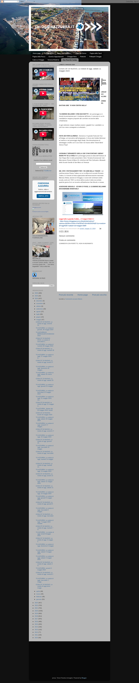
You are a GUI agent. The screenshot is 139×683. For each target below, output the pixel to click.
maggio (39, 319)
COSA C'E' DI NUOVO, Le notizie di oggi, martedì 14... (44, 465)
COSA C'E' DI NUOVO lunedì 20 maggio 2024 (44, 413)
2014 (36, 627)
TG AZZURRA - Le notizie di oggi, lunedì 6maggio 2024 (45, 533)
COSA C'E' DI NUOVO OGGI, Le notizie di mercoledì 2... (43, 340)
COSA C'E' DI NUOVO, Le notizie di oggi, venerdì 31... (44, 323)
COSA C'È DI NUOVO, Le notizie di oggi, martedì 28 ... (45, 350)
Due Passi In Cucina (70, 60)
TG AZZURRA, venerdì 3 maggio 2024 (44, 569)
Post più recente (66, 295)
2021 (36, 608)
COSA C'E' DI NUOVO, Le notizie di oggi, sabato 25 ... (44, 380)
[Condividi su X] (64, 231)
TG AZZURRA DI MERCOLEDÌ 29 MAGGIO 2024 (45, 334)
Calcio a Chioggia (38, 60)
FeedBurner (47, 170)
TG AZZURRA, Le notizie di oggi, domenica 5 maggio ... (45, 546)
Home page (36, 53)
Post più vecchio (99, 295)
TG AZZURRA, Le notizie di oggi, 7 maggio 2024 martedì (44, 522)
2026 (36, 293)
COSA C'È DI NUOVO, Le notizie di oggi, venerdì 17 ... (45, 430)
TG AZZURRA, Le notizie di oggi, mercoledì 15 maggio (44, 447)
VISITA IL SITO (43, 196)
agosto (38, 311)
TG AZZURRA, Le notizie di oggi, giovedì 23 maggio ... (44, 386)
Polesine (83, 56)
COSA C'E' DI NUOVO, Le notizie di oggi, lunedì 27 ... (44, 362)
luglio (38, 314)
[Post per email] (100, 228)
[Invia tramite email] (60, 231)
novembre (39, 303)
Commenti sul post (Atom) (73, 299)
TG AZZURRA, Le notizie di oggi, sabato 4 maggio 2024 (44, 551)
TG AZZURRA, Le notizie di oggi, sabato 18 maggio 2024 (44, 419)
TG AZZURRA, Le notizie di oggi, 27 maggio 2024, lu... (44, 356)
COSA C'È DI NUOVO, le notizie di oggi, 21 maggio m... (45, 404)
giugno (38, 317)
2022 (36, 605)
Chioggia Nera (72, 56)
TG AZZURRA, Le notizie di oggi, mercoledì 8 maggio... (44, 509)
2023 (36, 603)
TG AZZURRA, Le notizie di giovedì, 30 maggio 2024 (44, 328)
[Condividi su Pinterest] (68, 231)
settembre (39, 309)
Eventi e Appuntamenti (56, 56)
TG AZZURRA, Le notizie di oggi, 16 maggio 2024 (44, 436)
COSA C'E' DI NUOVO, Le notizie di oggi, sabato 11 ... (44, 487)
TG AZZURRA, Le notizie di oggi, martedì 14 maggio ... (44, 459)
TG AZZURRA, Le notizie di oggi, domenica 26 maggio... (44, 368)
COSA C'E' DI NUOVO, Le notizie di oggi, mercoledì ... (44, 453)
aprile (38, 591)
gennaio (39, 599)
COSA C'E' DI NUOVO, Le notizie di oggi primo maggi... (44, 586)
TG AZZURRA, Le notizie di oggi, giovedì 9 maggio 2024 (44, 498)
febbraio (39, 596)
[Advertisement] (69, 656)
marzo (38, 594)
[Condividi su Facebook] (66, 231)
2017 (36, 619)
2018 (36, 616)
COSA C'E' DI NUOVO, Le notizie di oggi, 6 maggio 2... (44, 540)
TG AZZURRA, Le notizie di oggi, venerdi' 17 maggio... (44, 425)
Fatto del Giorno (81, 53)
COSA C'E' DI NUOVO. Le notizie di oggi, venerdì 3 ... (44, 574)
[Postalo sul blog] (62, 231)
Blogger (84, 678)
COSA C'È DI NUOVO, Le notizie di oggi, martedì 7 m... (44, 527)
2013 (36, 629)
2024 (36, 298)
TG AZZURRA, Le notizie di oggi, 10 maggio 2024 (44, 492)
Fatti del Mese (48, 53)
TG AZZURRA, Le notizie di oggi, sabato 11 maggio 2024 (44, 481)
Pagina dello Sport (96, 53)
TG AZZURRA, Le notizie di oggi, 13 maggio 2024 (44, 470)
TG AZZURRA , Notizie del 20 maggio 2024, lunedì (44, 409)
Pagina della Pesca (38, 56)
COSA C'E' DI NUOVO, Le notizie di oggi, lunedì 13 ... (44, 475)
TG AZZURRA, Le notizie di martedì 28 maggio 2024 (44, 345)
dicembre (39, 301)
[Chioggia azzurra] (33, 209)
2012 (36, 632)
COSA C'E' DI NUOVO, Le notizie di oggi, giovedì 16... (44, 441)
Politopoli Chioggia (95, 56)
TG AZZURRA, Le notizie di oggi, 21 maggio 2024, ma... (44, 398)
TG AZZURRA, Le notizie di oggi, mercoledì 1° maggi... (44, 580)
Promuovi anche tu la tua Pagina (40, 211)
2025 (36, 296)
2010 (36, 637)
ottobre (38, 306)
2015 (36, 624)
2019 (36, 613)
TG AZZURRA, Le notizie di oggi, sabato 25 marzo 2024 (44, 374)
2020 (36, 611)
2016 (36, 621)
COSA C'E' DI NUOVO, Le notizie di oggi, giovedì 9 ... (44, 504)
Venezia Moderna (53, 60)
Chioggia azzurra (36, 207)
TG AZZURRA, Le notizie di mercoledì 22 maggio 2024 (44, 392)
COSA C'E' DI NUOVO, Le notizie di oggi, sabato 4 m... (44, 564)
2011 (36, 635)
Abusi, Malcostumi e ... (64, 53)
